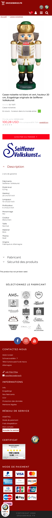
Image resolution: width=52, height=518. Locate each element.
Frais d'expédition (9, 423)
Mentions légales (9, 404)
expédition (43, 122)
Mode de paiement (10, 420)
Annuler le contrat (11, 430)
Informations (12, 382)
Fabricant (14, 257)
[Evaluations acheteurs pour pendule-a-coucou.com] (13, 452)
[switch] (5, 514)
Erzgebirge (7, 391)
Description (15, 166)
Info (4, 388)
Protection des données (12, 401)
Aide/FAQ (6, 417)
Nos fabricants (8, 394)
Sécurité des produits (22, 262)
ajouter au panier (24, 137)
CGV (4, 398)
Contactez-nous (14, 349)
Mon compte (7, 427)
